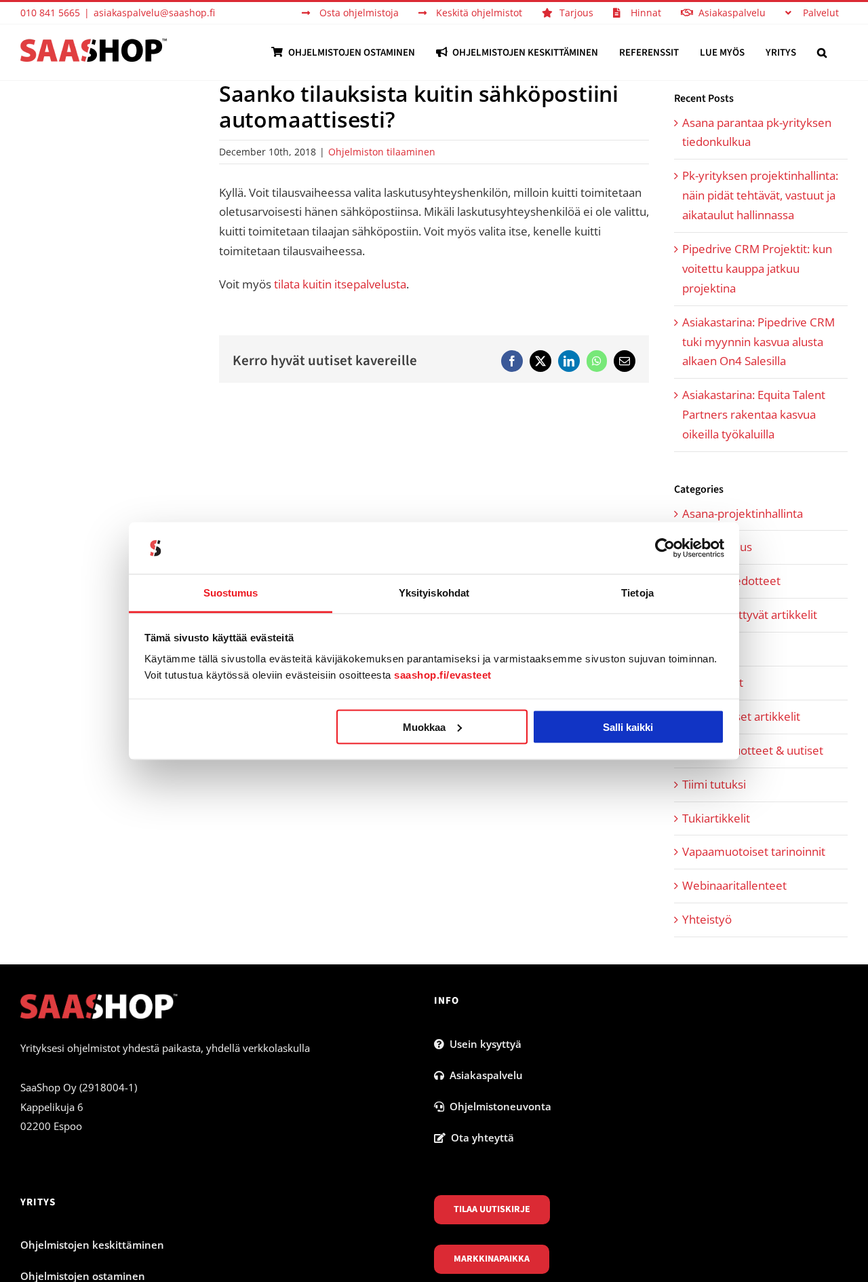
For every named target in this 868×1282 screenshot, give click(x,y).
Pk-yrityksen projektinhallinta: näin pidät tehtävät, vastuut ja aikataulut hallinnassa (760, 195)
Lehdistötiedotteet (731, 580)
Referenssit (712, 682)
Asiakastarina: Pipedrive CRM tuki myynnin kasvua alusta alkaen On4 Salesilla (758, 341)
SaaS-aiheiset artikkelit (741, 716)
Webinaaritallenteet (734, 885)
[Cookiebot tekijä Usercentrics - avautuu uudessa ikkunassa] (665, 548)
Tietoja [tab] (637, 593)
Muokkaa (424, 726)
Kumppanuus (717, 546)
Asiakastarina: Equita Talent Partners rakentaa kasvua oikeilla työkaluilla (753, 414)
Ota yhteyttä (480, 1137)
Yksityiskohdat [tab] (434, 593)
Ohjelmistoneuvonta (497, 1106)
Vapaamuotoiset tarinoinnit (753, 851)
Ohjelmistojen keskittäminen (92, 1244)
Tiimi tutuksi (714, 784)
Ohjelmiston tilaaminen (381, 151)
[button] (822, 52)
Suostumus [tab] (230, 593)
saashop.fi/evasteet (443, 675)
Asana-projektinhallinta (742, 513)
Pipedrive (707, 648)
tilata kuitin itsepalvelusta (340, 284)
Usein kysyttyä (482, 1044)
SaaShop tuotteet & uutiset (752, 750)
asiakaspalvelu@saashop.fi (154, 12)
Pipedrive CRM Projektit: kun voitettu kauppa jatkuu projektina (757, 268)
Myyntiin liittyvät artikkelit (749, 614)
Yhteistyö (707, 919)
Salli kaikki (628, 726)
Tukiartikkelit (716, 818)
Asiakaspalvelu (483, 1075)
